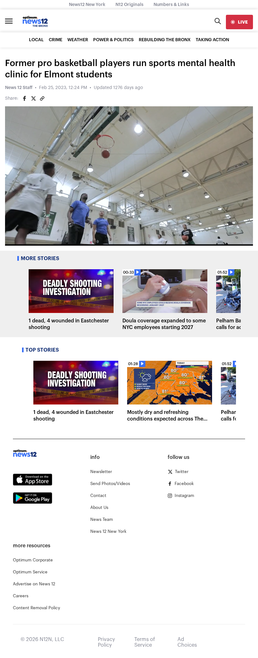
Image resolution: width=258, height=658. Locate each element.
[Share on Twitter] (33, 98)
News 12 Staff (18, 88)
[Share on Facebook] (24, 98)
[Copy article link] (42, 98)
